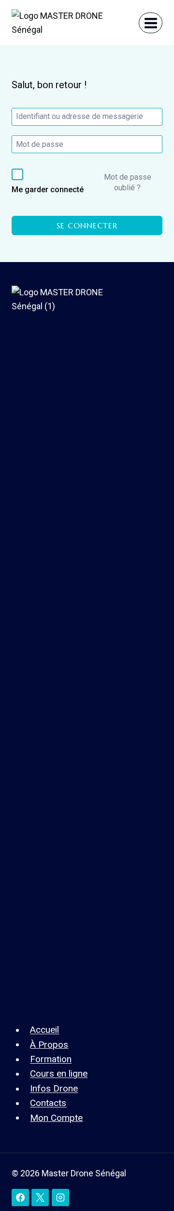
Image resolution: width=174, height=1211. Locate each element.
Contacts (48, 1102)
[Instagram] (60, 1197)
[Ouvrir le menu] (150, 23)
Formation (51, 1059)
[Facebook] (20, 1197)
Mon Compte (56, 1117)
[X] (40, 1197)
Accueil (44, 1029)
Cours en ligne (58, 1073)
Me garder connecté (48, 189)
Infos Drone (54, 1088)
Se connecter (87, 225)
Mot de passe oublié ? (127, 182)
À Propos (49, 1044)
